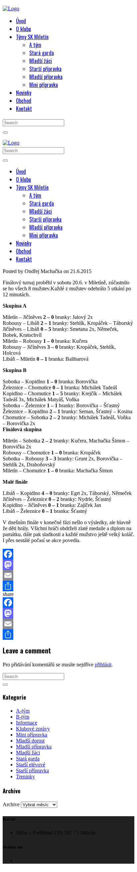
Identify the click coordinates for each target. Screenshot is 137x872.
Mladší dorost (30, 740)
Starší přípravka (32, 770)
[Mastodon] (68, 564)
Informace (26, 723)
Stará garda (28, 758)
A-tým (23, 711)
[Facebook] (68, 554)
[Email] (68, 575)
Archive (11, 804)
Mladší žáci (28, 752)
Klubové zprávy (33, 728)
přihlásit (103, 664)
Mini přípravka (31, 734)
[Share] (68, 586)
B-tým (22, 717)
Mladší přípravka (34, 746)
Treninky (25, 776)
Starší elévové (30, 764)
